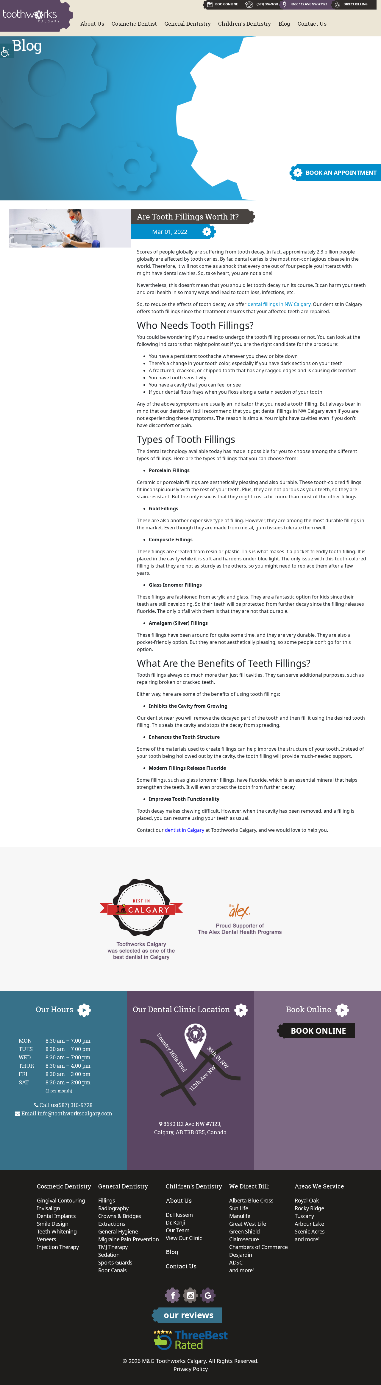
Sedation (108, 1254)
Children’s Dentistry (244, 23)
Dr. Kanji (175, 1222)
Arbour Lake (309, 1223)
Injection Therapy (58, 1246)
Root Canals (112, 1270)
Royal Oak (307, 1200)
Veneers (46, 1239)
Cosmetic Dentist (134, 23)
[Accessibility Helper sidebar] (7, 51)
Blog (284, 23)
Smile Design (52, 1223)
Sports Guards (115, 1262)
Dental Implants (56, 1215)
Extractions (111, 1223)
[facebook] (173, 1295)
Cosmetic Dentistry (64, 1186)
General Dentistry (188, 23)
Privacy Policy (191, 1368)
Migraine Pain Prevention (128, 1239)
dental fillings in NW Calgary (279, 304)
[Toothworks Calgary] (31, 16)
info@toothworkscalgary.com (75, 1113)
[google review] (208, 1295)
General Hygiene (118, 1231)
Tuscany (304, 1215)
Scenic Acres (310, 1231)
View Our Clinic (184, 1238)
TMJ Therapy (113, 1246)
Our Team (177, 1230)
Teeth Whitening (56, 1231)
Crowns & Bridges (119, 1215)
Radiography (113, 1208)
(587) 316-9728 (267, 4)
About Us (92, 23)
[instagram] (190, 1295)
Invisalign (48, 1208)
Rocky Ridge (309, 1208)
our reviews (188, 1315)
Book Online (318, 1030)
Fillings (106, 1200)
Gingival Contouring (61, 1200)
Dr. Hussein (179, 1214)
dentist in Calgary (184, 830)
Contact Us (312, 23)
